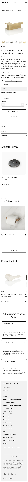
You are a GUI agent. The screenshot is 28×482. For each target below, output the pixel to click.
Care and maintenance (9, 434)
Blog (4, 393)
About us (5, 390)
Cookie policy (7, 423)
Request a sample (8, 437)
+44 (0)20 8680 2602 (9, 402)
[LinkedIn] (12, 474)
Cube (3, 47)
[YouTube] (15, 474)
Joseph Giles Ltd (7, 425)
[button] (26, 105)
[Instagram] (8, 474)
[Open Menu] (26, 3)
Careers (5, 396)
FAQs (4, 431)
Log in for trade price (5, 98)
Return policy (6, 417)
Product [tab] (4, 84)
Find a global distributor (9, 440)
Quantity (3, 101)
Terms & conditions (8, 414)
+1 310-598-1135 (8, 408)
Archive (5, 443)
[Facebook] (5, 474)
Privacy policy (7, 420)
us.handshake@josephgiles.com (12, 405)
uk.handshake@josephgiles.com (12, 399)
